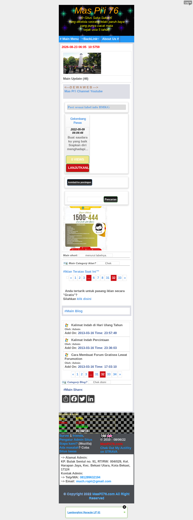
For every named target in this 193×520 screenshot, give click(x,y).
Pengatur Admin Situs (75, 439)
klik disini (84, 299)
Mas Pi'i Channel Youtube (83, 91)
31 (107, 278)
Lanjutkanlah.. (78, 168)
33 (119, 278)
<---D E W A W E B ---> (81, 87)
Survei (64, 435)
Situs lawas (68, 451)
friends (78, 435)
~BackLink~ (90, 39)
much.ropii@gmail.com (93, 481)
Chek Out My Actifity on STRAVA (115, 450)
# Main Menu (69, 39)
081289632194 (90, 477)
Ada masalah (69, 447)
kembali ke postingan (79, 182)
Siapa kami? (68, 443)
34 (114, 374)
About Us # (110, 39)
